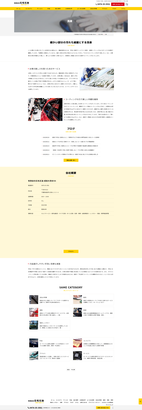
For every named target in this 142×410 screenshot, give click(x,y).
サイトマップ (109, 405)
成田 (68, 369)
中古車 (73, 369)
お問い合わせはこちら (118, 4)
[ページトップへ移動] (112, 407)
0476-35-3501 (45, 185)
